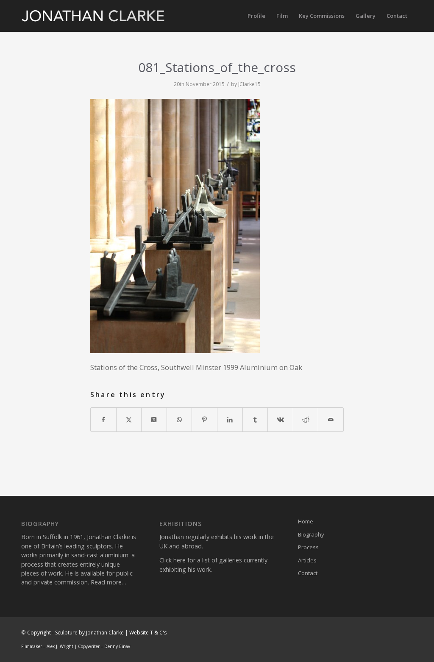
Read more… (108, 582)
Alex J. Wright (60, 646)
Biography (311, 534)
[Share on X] (129, 419)
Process (308, 547)
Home (305, 521)
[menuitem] (256, 15)
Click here (172, 560)
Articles (307, 560)
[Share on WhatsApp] (179, 419)
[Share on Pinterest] (204, 419)
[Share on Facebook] (103, 419)
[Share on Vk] (280, 419)
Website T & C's (148, 632)
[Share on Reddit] (305, 419)
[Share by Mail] (330, 419)
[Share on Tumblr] (255, 419)
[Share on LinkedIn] (229, 419)
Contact (307, 573)
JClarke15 (249, 84)
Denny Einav (117, 646)
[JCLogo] (93, 15)
